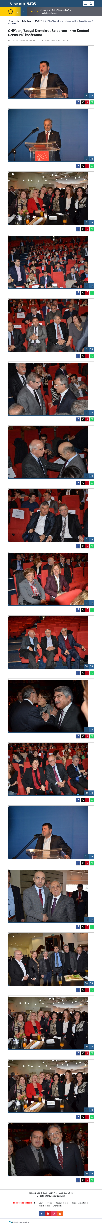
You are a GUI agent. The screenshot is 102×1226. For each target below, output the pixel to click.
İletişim (49, 1203)
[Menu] (85, 3)
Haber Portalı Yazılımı (20, 1222)
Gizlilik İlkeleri (44, 1206)
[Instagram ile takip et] (54, 1213)
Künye (41, 1203)
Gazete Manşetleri (79, 1203)
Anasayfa (15, 21)
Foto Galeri (26, 21)
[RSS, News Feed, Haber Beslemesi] (60, 1213)
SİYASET (38, 21)
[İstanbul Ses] (22, 3)
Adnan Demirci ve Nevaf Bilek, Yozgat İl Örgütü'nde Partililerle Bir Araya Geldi (57, 11)
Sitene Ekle (57, 1206)
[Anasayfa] (34, 1203)
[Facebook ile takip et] (42, 1213)
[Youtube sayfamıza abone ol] (48, 1213)
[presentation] (17, 11)
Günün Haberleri (61, 1203)
